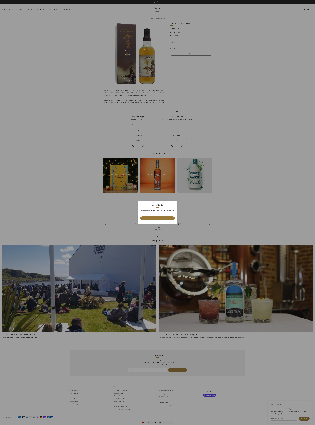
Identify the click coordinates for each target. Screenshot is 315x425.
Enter (157, 218)
